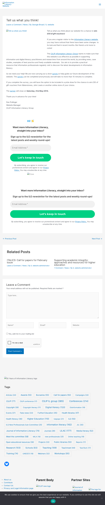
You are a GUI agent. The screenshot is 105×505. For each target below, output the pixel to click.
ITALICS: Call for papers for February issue (27, 261)
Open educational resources (20, 442)
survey (55, 74)
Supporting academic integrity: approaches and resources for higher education (74, 262)
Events (10, 413)
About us (7, 480)
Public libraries (63, 442)
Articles (11, 395)
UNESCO (28, 454)
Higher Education (38, 418)
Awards (26, 395)
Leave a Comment (14, 25)
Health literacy (14, 419)
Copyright (12, 407)
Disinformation (77, 407)
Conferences (78, 401)
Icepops (59, 419)
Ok (53, 501)
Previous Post (9, 239)
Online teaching (76, 437)
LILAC (65, 430)
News (25, 25)
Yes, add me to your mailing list (21, 334)
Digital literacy (55, 407)
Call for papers (62, 395)
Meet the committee (17, 436)
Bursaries (42, 395)
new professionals (54, 437)
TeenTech (85, 448)
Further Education (47, 413)
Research (13, 448)
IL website (50, 25)
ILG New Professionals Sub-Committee (24, 425)
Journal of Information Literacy (23, 431)
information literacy (59, 424)
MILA (37, 437)
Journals (49, 431)
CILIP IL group (53, 401)
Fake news (26, 413)
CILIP (10, 401)
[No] (102, 498)
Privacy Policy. (81, 222)
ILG (71, 419)
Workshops (62, 453)
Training (12, 453)
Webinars (44, 453)
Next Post (97, 239)
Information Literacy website (86, 39)
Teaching (50, 448)
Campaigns (82, 395)
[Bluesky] (6, 464)
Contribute (8, 483)
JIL (80, 425)
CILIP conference (28, 401)
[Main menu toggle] (100, 4)
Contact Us (8, 485)
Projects (44, 442)
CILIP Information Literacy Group (64, 54)
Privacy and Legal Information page (18, 488)
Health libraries (70, 413)
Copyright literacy (32, 407)
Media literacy (84, 431)
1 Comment (58, 268)
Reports (81, 442)
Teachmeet (68, 448)
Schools (31, 448)
